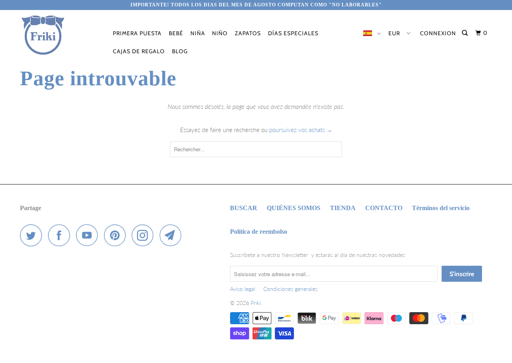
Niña (197, 33)
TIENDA (343, 208)
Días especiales (293, 33)
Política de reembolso (258, 231)
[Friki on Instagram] (145, 235)
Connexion (438, 33)
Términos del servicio (441, 208)
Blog (180, 51)
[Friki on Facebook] (61, 235)
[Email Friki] (173, 235)
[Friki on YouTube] (89, 235)
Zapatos (248, 33)
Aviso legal (242, 288)
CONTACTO (383, 208)
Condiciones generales (290, 288)
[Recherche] (465, 33)
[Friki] (61, 35)
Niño (220, 33)
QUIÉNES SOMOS (293, 208)
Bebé (176, 33)
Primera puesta (137, 33)
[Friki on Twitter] (33, 235)
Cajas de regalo (139, 51)
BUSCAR (243, 208)
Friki (256, 302)
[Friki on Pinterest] (117, 235)
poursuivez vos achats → (300, 129)
